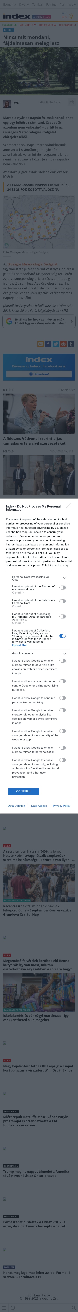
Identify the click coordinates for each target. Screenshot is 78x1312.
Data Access (39, 805)
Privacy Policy (61, 805)
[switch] (62, 588)
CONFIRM (23, 791)
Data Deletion (16, 805)
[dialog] (39, 656)
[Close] (70, 507)
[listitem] (39, 578)
